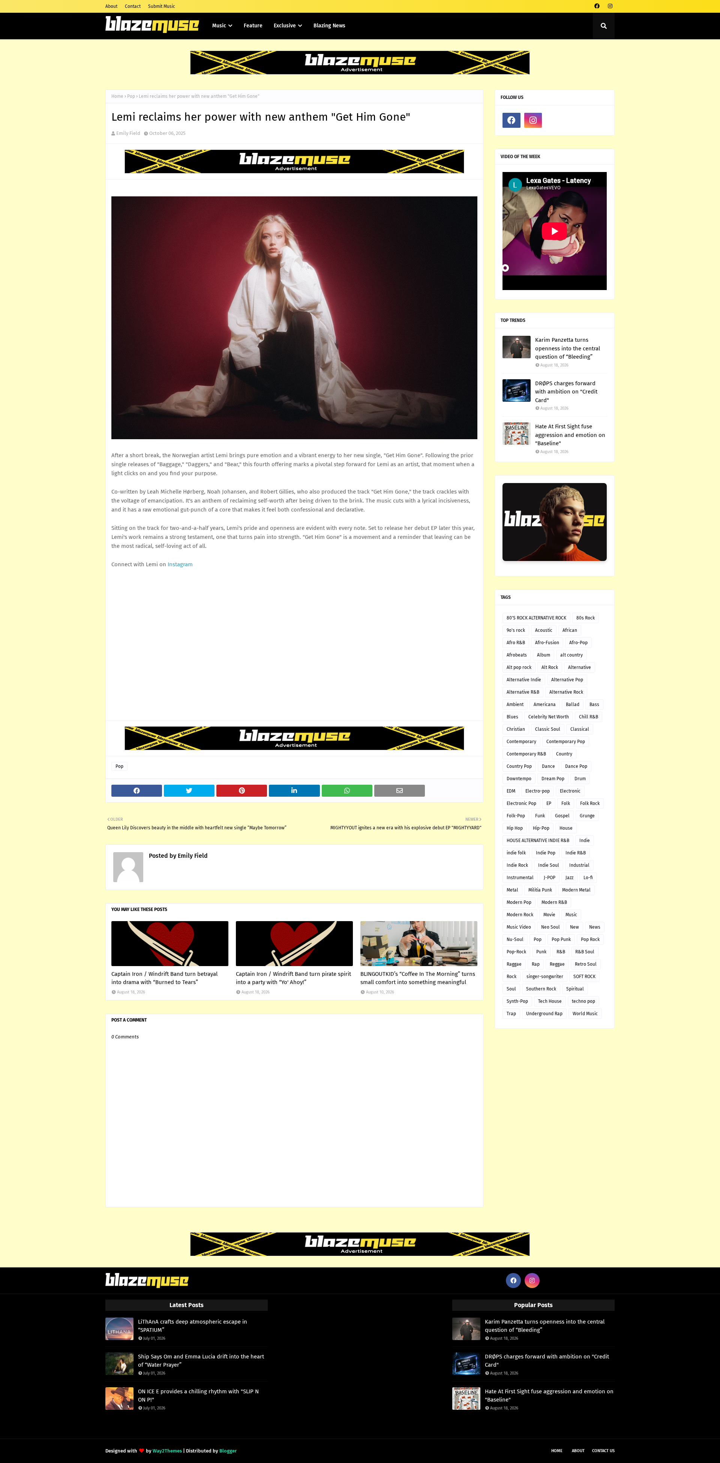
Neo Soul (550, 927)
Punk (541, 951)
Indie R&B (576, 853)
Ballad (572, 704)
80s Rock (585, 618)
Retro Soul (586, 964)
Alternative (579, 667)
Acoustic (543, 630)
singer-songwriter (544, 976)
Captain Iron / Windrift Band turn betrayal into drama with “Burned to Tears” (164, 978)
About (111, 6)
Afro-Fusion (547, 642)
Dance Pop (576, 766)
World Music (585, 1013)
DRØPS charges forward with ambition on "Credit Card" (566, 392)
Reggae (557, 964)
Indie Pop (545, 853)
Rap (536, 964)
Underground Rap (544, 1013)
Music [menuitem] (219, 25)
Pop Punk (561, 939)
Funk (540, 815)
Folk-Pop (516, 815)
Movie (549, 914)
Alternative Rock (566, 692)
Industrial (579, 865)
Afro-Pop (578, 642)
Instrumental (520, 877)
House (566, 828)
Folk (565, 803)
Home (117, 96)
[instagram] (610, 6)
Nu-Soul (515, 939)
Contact (133, 6)
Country (564, 754)
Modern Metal (576, 890)
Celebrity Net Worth (548, 717)
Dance (548, 766)
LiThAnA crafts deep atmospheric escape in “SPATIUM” (192, 1326)
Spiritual (575, 989)
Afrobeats (517, 655)
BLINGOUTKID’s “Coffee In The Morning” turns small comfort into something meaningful (417, 978)
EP (548, 803)
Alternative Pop (567, 679)
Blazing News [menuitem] (329, 25)
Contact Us (603, 1450)
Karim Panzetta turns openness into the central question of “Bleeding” (567, 348)
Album (543, 655)
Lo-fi (588, 877)
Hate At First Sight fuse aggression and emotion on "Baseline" (570, 435)
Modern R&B (554, 902)
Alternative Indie (524, 679)
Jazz (569, 877)
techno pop (583, 1001)
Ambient (515, 704)
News (594, 927)
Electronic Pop (521, 803)
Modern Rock (520, 914)
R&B (560, 951)
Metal (512, 890)
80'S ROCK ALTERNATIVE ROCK (536, 618)
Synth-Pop (517, 1001)
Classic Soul (547, 729)
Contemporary (521, 741)
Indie (584, 840)
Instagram (180, 564)
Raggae (514, 964)
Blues (512, 717)
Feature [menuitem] (253, 25)
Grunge (587, 815)
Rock (511, 976)
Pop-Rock (516, 951)
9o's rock (516, 630)
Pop (131, 96)
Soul (511, 989)
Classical (579, 729)
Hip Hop (515, 828)
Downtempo (519, 778)
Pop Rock (590, 939)
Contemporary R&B (526, 754)
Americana (545, 704)
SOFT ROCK (584, 976)
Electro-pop (537, 791)
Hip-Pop (541, 828)
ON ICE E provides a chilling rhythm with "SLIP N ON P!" (198, 1395)
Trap (511, 1013)
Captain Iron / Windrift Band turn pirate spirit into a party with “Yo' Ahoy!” (293, 978)
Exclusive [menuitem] (285, 25)
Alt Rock (550, 667)
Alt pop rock (519, 667)
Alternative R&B (523, 692)
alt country (571, 655)
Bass (594, 704)
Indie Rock (517, 865)
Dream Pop (553, 778)
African (569, 630)
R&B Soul (584, 951)
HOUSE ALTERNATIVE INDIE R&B (538, 840)
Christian (516, 729)
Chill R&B (588, 717)
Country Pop (519, 766)
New (574, 927)
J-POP (549, 877)
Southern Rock (541, 989)
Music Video (519, 927)
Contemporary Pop (565, 741)
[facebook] (597, 6)
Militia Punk (540, 890)
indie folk (516, 853)
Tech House (550, 1001)
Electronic (570, 791)
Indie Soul (548, 865)
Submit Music (161, 6)
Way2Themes (167, 1451)
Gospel (562, 815)
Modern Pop (519, 902)
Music (571, 914)
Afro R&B (516, 642)
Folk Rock (590, 803)
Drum (580, 778)
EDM (511, 791)
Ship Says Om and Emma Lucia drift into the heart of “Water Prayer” (201, 1361)
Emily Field (128, 133)
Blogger (228, 1451)
